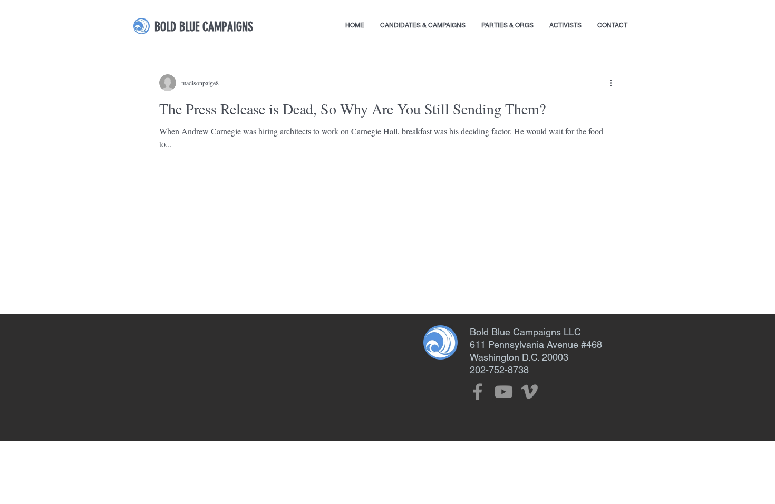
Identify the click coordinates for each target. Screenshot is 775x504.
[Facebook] (478, 392)
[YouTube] (503, 392)
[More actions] (614, 82)
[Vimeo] (529, 392)
